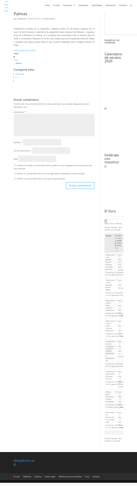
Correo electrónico (23, 150)
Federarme (110, 5)
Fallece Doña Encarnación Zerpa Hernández (110, 397)
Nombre (18, 142)
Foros (112, 223)
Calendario (83, 5)
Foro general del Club (115, 275)
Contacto (123, 5)
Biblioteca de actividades (70, 476)
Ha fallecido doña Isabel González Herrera (110, 375)
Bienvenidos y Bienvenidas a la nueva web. (110, 417)
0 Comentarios (48, 18)
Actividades (97, 5)
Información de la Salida (24, 50)
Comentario (20, 112)
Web (16, 159)
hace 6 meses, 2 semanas (120, 261)
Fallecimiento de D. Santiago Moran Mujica (110, 285)
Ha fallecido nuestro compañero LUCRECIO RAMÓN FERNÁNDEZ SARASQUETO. (110, 351)
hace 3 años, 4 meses (120, 377)
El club (17, 476)
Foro (87, 476)
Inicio (47, 5)
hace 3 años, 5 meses (120, 398)
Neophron (21, 18)
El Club (56, 5)
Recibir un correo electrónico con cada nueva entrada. (41, 178)
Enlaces (38, 476)
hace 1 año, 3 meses (120, 347)
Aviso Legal (50, 476)
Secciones (67, 5)
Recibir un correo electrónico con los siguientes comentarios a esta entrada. (51, 173)
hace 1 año (120, 282)
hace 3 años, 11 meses (120, 418)
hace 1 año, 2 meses (120, 306)
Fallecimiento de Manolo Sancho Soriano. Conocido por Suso (110, 262)
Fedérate (27, 476)
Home (106, 223)
